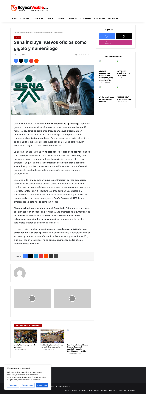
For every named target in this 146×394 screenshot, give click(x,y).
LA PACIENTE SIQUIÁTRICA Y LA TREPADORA (123, 73)
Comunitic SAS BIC (53, 387)
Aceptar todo (42, 385)
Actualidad (24, 18)
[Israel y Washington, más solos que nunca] (25, 336)
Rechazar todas (27, 385)
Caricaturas (99, 18)
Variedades (38, 18)
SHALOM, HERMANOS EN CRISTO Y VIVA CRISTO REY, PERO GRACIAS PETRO (106, 75)
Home (14, 18)
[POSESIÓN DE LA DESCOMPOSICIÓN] (124, 90)
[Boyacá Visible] (29, 8)
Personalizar (13, 385)
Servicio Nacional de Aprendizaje (62, 123)
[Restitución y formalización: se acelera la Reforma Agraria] (52, 336)
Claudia (31, 268)
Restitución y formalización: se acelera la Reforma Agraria (52, 346)
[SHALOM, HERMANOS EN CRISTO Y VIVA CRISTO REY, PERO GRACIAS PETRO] (107, 64)
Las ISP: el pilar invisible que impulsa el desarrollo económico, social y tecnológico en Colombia (77, 348)
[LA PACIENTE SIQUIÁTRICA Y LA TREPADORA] (124, 64)
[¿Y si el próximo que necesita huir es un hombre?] (107, 90)
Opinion (50, 18)
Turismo (61, 18)
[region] (27, 377)
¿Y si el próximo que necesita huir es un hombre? (106, 99)
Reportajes (113, 18)
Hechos (22, 32)
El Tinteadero (85, 18)
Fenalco (33, 180)
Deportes (73, 18)
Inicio (17, 32)
